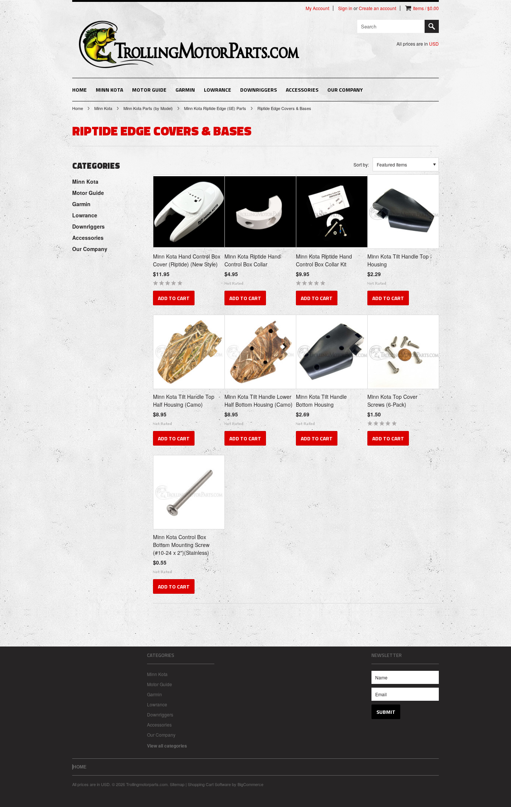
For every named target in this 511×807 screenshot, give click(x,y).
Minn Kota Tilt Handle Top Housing (398, 260)
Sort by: (361, 164)
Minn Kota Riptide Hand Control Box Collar (252, 260)
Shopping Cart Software (209, 784)
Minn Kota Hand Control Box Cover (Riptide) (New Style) (186, 260)
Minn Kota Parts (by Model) (148, 108)
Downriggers (258, 90)
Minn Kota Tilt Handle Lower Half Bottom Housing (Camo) (258, 400)
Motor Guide (149, 90)
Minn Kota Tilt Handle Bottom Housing (321, 400)
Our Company (345, 90)
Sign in (345, 8)
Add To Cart (174, 298)
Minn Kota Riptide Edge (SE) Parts (215, 108)
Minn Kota (109, 90)
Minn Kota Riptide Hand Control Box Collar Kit (324, 260)
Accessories (302, 90)
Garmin (185, 90)
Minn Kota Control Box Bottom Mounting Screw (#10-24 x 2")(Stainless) (181, 544)
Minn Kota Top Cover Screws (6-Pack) (392, 400)
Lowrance (217, 90)
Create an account (377, 8)
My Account (317, 8)
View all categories (167, 745)
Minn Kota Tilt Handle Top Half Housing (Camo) (183, 400)
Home (77, 108)
